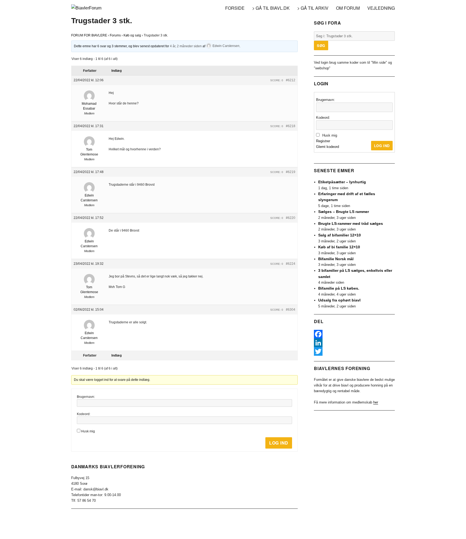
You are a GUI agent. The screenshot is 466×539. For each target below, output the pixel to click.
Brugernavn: (86, 397)
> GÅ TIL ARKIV (312, 8)
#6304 (290, 309)
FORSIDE (235, 8)
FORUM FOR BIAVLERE (89, 35)
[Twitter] (354, 351)
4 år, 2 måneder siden (186, 46)
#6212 (290, 80)
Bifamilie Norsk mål (336, 259)
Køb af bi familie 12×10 (339, 247)
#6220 (290, 218)
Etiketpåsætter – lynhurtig (342, 182)
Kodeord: (83, 414)
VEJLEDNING (381, 8)
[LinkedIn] (354, 342)
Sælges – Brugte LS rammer (343, 211)
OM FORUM (348, 8)
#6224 (290, 264)
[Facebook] (354, 334)
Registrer (323, 141)
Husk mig (88, 431)
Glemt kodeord (327, 147)
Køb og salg (132, 35)
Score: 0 (276, 80)
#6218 (290, 126)
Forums (115, 35)
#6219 (290, 172)
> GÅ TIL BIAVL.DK (271, 8)
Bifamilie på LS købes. (338, 288)
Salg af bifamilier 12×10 (339, 235)
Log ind (278, 443)
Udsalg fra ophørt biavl (339, 300)
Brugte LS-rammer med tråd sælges (350, 223)
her (375, 402)
